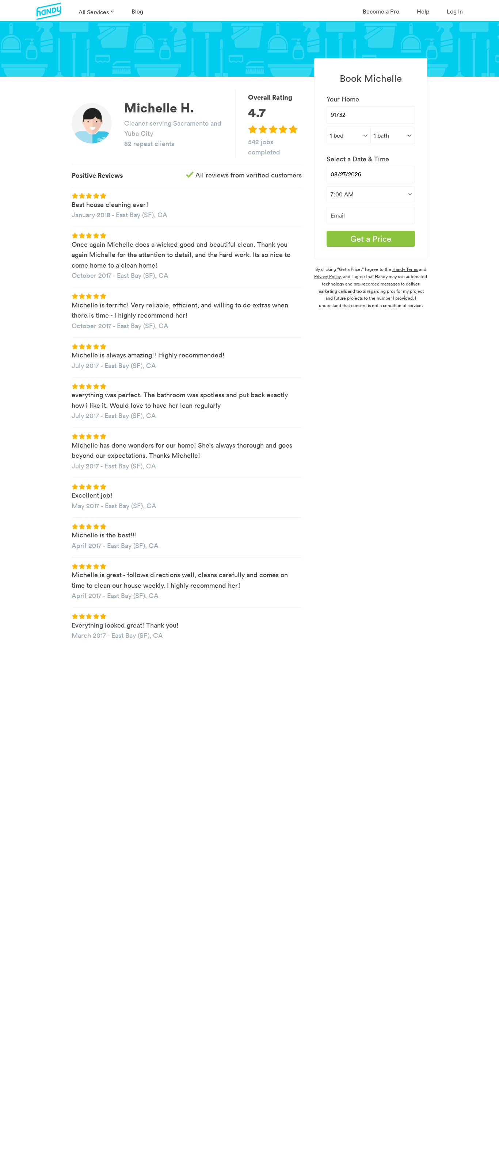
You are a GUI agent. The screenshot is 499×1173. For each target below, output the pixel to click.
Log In (455, 11)
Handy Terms (405, 269)
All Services (94, 12)
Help (423, 11)
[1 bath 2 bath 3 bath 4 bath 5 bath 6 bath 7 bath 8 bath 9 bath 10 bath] (392, 135)
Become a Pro (381, 11)
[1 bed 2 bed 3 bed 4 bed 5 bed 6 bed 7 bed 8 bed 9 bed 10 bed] (348, 135)
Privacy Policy (327, 276)
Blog (137, 11)
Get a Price (370, 239)
